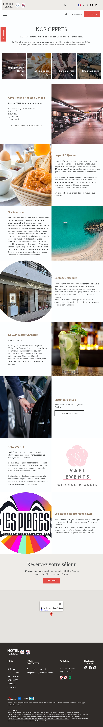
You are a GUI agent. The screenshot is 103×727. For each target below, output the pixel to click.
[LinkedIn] (95, 5)
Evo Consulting (15, 705)
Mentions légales (50, 703)
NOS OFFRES (51, 29)
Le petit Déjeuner (66, 155)
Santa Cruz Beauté (66, 277)
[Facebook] (91, 5)
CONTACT (12, 687)
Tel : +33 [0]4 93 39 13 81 (36, 669)
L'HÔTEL (11, 669)
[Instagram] (87, 5)
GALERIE (11, 684)
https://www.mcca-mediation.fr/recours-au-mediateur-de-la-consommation (39, 714)
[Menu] (5, 14)
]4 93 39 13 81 (77, 14)
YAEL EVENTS (16, 446)
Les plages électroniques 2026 (73, 513)
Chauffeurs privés (65, 399)
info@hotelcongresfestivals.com (40, 673)
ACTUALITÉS (13, 680)
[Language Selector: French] (80, 5)
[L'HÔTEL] (20, 669)
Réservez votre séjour (51, 564)
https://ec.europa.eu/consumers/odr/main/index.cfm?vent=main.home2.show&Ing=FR (39, 719)
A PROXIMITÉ (13, 676)
